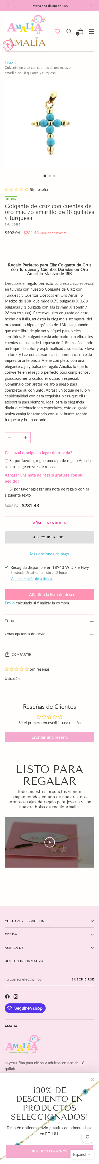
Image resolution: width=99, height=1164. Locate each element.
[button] (82, 1154)
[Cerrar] (93, 1079)
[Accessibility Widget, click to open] (8, 45)
